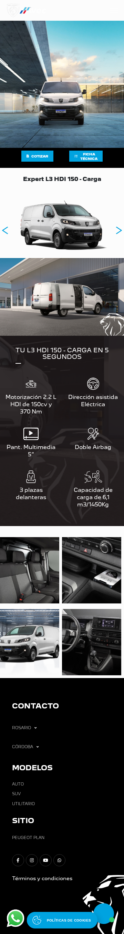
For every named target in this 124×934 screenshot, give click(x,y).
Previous (5, 230)
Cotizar (39, 156)
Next (119, 230)
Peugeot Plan (28, 837)
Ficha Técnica (88, 156)
